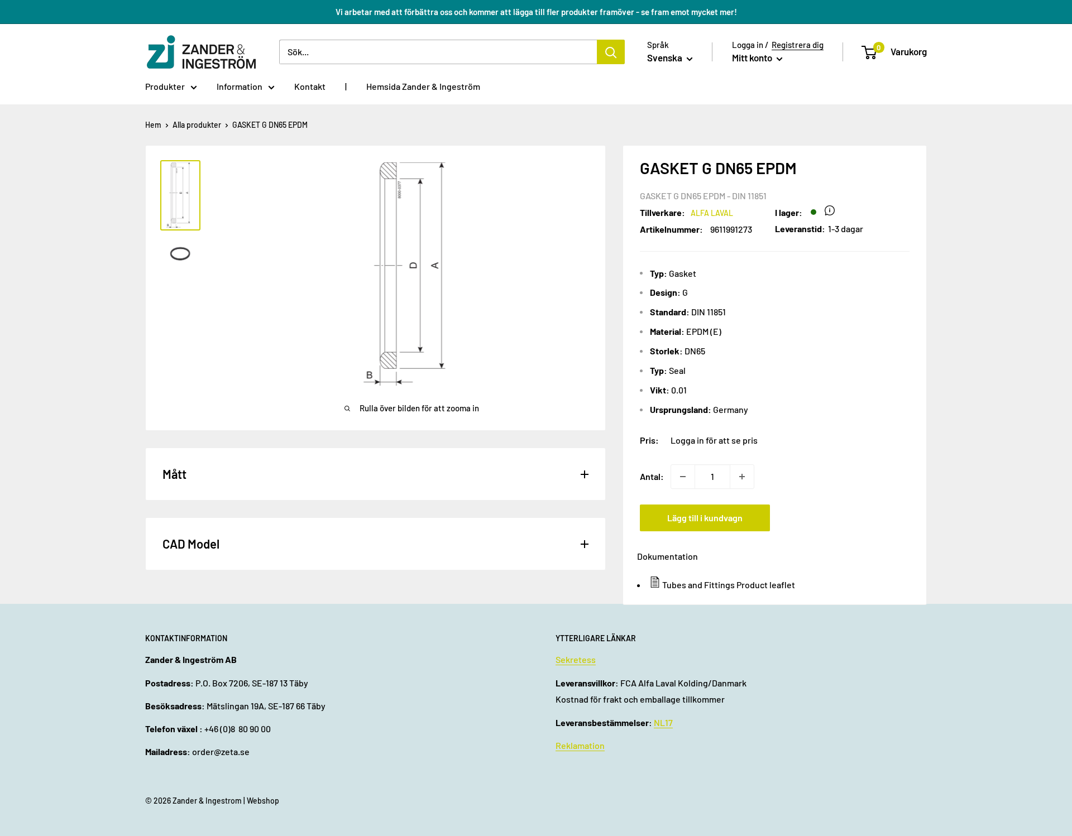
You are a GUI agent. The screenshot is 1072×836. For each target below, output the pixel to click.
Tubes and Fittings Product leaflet (728, 584)
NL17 (663, 722)
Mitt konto (753, 57)
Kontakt (310, 86)
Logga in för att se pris (714, 440)
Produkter (165, 86)
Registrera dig (798, 45)
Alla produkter (197, 124)
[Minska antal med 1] (683, 476)
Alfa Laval (712, 213)
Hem (153, 124)
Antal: (652, 476)
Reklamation (580, 745)
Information (239, 86)
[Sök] (611, 52)
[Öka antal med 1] (742, 476)
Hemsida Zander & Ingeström (423, 86)
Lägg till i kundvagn (705, 517)
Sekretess (576, 659)
